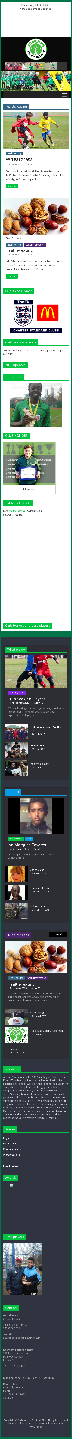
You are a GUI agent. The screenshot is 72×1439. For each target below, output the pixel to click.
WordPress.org (11, 1154)
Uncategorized (16, 692)
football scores (16, 510)
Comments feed (12, 1149)
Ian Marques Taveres (27, 844)
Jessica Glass (37, 869)
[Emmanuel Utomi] (16, 886)
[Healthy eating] (36, 199)
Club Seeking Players (26, 698)
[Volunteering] (16, 1010)
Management (15, 838)
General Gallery (38, 745)
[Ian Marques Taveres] (36, 799)
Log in (6, 1138)
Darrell (37, 848)
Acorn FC (32, 164)
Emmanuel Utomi (39, 888)
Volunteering (37, 1012)
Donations (14, 1049)
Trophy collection (39, 763)
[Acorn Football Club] (36, 73)
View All (58, 934)
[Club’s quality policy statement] (16, 1029)
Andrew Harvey (38, 906)
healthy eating (14, 153)
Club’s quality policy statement (47, 1030)
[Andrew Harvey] (16, 904)
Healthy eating (19, 250)
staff (29, 838)
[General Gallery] (16, 743)
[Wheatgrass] (36, 114)
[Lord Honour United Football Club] (16, 725)
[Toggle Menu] (64, 95)
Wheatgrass (19, 159)
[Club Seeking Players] (36, 657)
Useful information (35, 244)
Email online (10, 1166)
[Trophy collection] (16, 762)
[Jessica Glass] (16, 868)
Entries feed (10, 1143)
